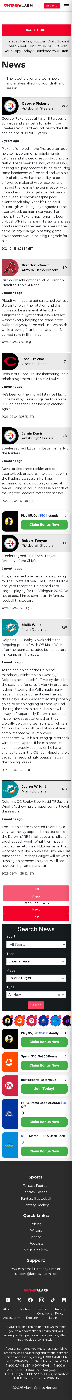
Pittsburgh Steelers (37, 108)
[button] (66, 6)
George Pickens (35, 104)
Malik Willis (31, 625)
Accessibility (11, 1318)
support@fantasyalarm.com (36, 1274)
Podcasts (36, 1243)
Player (11, 970)
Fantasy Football (36, 1186)
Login (53, 1318)
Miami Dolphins (34, 630)
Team (10, 954)
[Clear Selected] (59, 994)
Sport (10, 936)
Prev (36, 897)
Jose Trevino (33, 359)
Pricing (36, 1224)
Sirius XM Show (36, 1250)
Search (36, 1005)
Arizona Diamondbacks (40, 270)
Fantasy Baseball (36, 1192)
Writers (36, 1230)
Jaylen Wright (34, 786)
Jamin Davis (32, 433)
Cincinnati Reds (34, 364)
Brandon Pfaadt (35, 265)
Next (36, 909)
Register (32, 1318)
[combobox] (36, 961)
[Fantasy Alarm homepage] (18, 5)
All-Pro (51, 5)
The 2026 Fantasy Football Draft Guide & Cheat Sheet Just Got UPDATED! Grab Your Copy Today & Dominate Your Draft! (36, 46)
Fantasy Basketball (36, 1199)
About (7, 1309)
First (36, 889)
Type (10, 987)
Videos (36, 1237)
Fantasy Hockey (36, 1205)
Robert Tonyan (34, 541)
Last (36, 917)
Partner (25, 1309)
